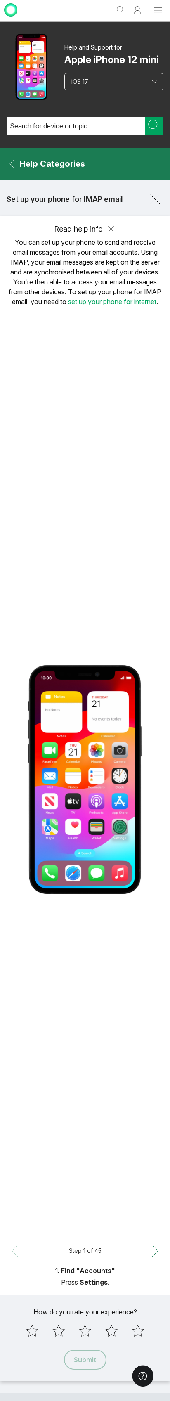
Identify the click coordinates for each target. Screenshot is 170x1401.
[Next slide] (155, 1251)
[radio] (32, 1330)
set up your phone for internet (112, 302)
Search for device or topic (48, 126)
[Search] (154, 126)
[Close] (155, 199)
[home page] (10, 17)
